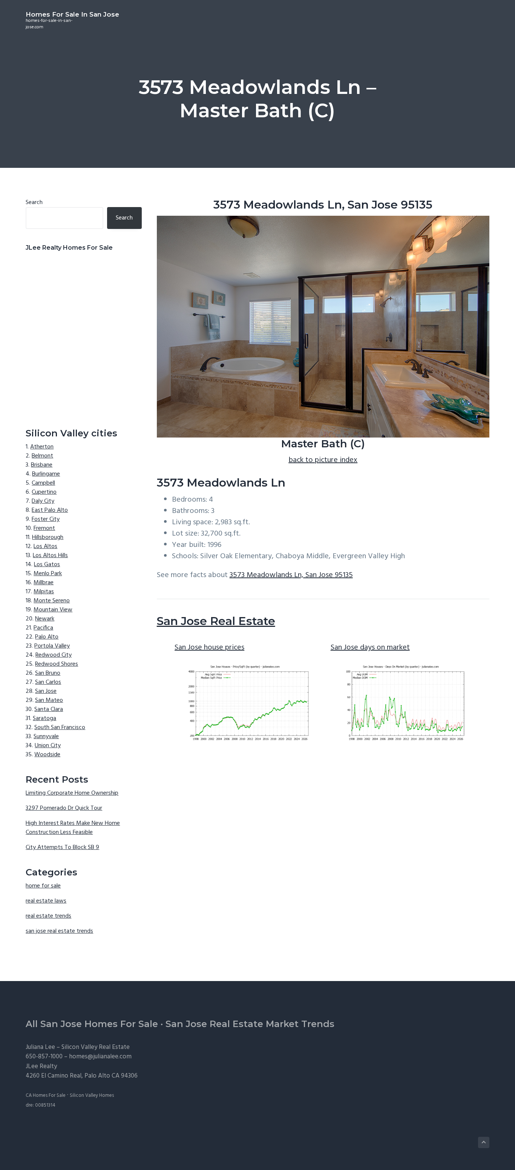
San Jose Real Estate (216, 621)
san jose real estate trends (59, 931)
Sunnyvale (46, 737)
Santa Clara (48, 709)
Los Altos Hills (50, 555)
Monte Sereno (52, 601)
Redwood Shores (56, 664)
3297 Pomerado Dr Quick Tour (64, 808)
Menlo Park (48, 574)
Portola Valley (52, 646)
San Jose (46, 691)
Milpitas (44, 592)
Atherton (42, 447)
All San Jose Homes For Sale (92, 1023)
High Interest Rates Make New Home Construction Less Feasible (73, 827)
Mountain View (53, 610)
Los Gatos (47, 565)
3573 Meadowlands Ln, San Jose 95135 (291, 575)
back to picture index (322, 460)
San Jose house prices (209, 648)
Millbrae (44, 583)
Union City (48, 746)
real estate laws (46, 901)
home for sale (43, 886)
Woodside (47, 755)
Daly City (43, 501)
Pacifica (43, 628)
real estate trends (48, 916)
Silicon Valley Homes (92, 1095)
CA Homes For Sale (46, 1095)
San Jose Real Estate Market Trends (250, 1023)
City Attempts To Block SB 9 (62, 847)
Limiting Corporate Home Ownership (72, 793)
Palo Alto (46, 637)
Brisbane (41, 465)
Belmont (42, 456)
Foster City (46, 519)
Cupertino (44, 492)
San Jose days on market (370, 648)
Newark (44, 619)
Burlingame (46, 474)
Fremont (44, 528)
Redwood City (53, 655)
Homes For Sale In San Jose (72, 14)
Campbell (43, 483)
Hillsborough (47, 537)
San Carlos (48, 682)
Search (34, 202)
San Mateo (49, 700)
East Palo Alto (50, 510)
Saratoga (44, 718)
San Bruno (47, 673)
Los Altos (45, 546)
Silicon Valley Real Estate (95, 1047)
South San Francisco (59, 727)
